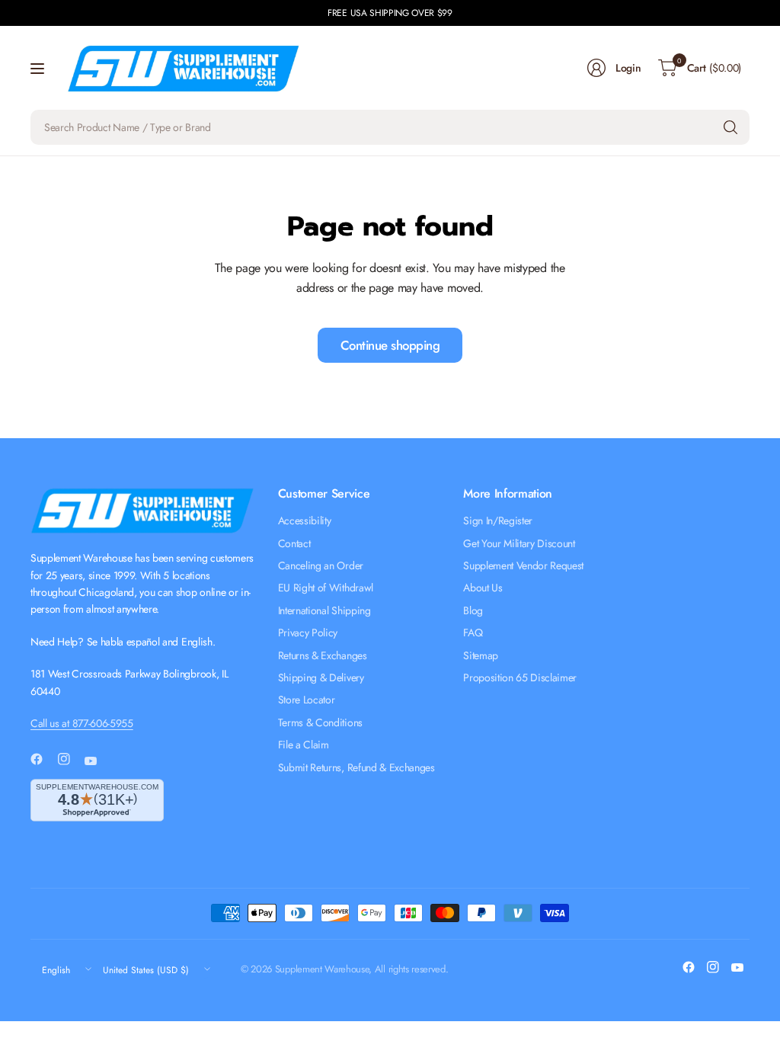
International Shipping (324, 610)
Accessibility (304, 520)
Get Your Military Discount (519, 543)
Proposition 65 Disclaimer (520, 677)
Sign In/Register (497, 520)
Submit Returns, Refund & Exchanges (356, 767)
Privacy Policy (308, 632)
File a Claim (303, 744)
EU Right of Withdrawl (325, 587)
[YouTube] (97, 761)
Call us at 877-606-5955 (81, 723)
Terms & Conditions (320, 722)
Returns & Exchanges (322, 655)
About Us (482, 587)
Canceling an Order (320, 565)
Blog (473, 610)
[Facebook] (42, 759)
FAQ (472, 632)
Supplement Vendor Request (523, 565)
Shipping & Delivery (321, 677)
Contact (294, 543)
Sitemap (480, 655)
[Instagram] (70, 759)
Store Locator (306, 699)
